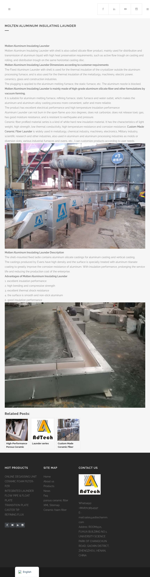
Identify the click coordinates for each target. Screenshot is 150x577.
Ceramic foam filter (55, 509)
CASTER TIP (12, 509)
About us (49, 481)
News (47, 490)
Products (49, 486)
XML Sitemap (52, 505)
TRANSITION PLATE (17, 505)
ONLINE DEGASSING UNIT (21, 476)
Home (47, 476)
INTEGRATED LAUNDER (19, 490)
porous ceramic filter (56, 500)
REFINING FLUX (14, 514)
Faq (46, 495)
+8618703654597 (88, 507)
